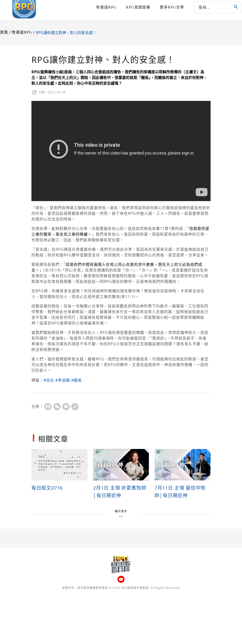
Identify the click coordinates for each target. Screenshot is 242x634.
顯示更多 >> (121, 513)
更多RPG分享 (172, 7)
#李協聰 (62, 380)
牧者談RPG (106, 7)
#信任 (48, 380)
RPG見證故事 (138, 7)
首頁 (4, 32)
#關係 (76, 380)
